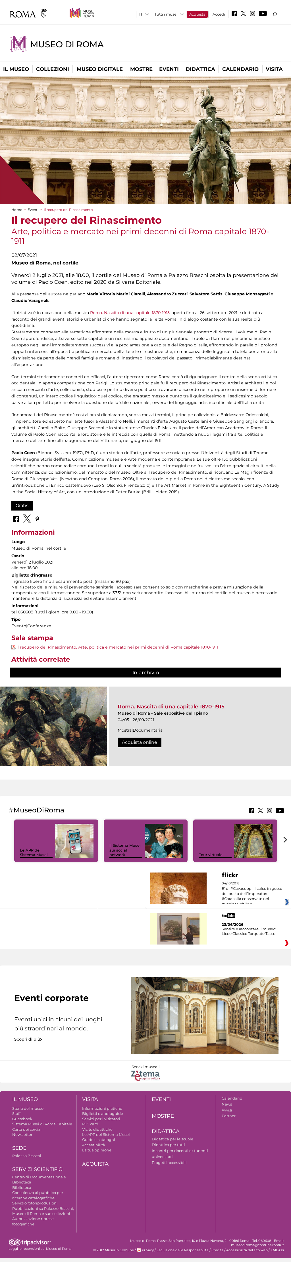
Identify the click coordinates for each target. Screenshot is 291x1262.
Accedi (219, 14)
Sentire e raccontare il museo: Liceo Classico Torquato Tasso (249, 931)
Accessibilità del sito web (247, 1250)
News (227, 1104)
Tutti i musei (166, 14)
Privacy (148, 1250)
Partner (229, 1115)
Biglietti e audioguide (102, 1113)
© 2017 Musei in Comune (113, 1250)
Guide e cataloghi (98, 1139)
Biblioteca (21, 1187)
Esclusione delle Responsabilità (183, 1250)
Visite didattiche (97, 1129)
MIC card (90, 1124)
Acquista (197, 14)
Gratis (22, 505)
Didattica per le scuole (172, 1139)
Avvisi (227, 1110)
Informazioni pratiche (102, 1108)
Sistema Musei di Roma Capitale (42, 1124)
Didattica (200, 69)
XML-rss (277, 1250)
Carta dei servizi (26, 1129)
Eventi (169, 69)
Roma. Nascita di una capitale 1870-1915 (130, 312)
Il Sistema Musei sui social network (125, 850)
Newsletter (22, 1134)
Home (16, 209)
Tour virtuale (211, 854)
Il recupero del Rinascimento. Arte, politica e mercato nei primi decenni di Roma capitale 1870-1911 (117, 647)
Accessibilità (93, 1145)
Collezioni (52, 69)
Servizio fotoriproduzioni (35, 1203)
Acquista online (139, 742)
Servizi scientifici (38, 1169)
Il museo (16, 69)
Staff (16, 1113)
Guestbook (22, 1119)
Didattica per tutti (168, 1144)
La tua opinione (96, 1150)
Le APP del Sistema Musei (34, 852)
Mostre (141, 69)
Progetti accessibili (169, 1162)
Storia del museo (27, 1108)
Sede (19, 1148)
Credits (217, 1250)
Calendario (240, 69)
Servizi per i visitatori (101, 1119)
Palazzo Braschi (26, 1155)
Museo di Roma (66, 44)
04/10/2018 (252, 893)
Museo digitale (100, 69)
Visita (274, 69)
